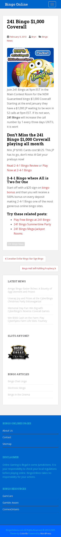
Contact (7, 437)
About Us (8, 430)
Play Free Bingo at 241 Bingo (32, 220)
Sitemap (7, 444)
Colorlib (24, 533)
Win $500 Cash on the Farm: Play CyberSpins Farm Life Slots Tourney (27, 319)
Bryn (34, 36)
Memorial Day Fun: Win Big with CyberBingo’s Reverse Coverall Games (28, 309)
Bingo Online (16, 4)
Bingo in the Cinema (19, 394)
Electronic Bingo (17, 388)
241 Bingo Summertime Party (32, 224)
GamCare (8, 496)
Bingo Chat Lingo (17, 381)
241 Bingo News (16, 244)
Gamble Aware (11, 502)
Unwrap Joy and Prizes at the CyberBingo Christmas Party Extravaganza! (30, 300)
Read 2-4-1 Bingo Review (22, 165)
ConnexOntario (11, 509)
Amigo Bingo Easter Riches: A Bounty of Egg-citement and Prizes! (30, 290)
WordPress (45, 533)
